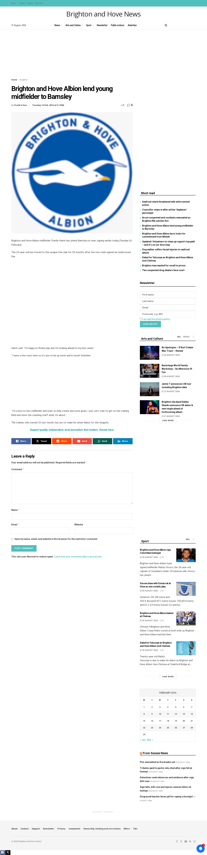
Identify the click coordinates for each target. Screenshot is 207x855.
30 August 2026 (150, 557)
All (179, 337)
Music (186, 337)
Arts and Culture (73, 25)
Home (14, 80)
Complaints (74, 828)
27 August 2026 (171, 391)
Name (15, 509)
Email (15, 524)
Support (30, 3)
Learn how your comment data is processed (77, 556)
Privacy (61, 828)
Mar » (150, 740)
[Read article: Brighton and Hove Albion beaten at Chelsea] (186, 619)
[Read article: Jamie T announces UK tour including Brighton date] (149, 389)
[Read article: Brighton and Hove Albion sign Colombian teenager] (186, 555)
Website (78, 524)
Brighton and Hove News (103, 14)
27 (184, 727)
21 (192, 721)
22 (144, 727)
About (13, 3)
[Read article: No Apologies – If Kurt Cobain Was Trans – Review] (149, 353)
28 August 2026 (171, 376)
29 (144, 734)
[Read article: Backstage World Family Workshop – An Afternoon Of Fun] (149, 371)
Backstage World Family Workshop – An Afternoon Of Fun (177, 369)
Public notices (117, 25)
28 (192, 727)
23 (152, 727)
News (57, 25)
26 (176, 727)
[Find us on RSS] (189, 25)
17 (160, 721)
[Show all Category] (193, 337)
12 (176, 714)
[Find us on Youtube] (183, 25)
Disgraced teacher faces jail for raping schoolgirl (166, 796)
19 (176, 721)
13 (184, 714)
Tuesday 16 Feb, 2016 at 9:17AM (48, 105)
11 (168, 714)
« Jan (143, 740)
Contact (22, 3)
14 (192, 714)
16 (152, 721)
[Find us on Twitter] (177, 25)
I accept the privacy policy (156, 319)
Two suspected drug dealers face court (163, 270)
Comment (17, 469)
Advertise (132, 25)
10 (160, 714)
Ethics (127, 828)
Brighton (24, 80)
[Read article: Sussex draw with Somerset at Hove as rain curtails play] (186, 589)
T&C (135, 828)
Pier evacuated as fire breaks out (157, 762)
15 (144, 721)
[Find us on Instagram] (194, 25)
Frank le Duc (20, 105)
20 (184, 721)
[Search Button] (166, 25)
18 (168, 721)
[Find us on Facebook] (172, 25)
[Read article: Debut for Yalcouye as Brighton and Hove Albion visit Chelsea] (186, 648)
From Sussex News (155, 753)
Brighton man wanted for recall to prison (163, 265)
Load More (168, 420)
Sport (88, 25)
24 (160, 727)
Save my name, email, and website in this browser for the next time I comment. (56, 539)
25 (168, 727)
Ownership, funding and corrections (101, 828)
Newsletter (39, 3)
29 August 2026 (171, 355)
